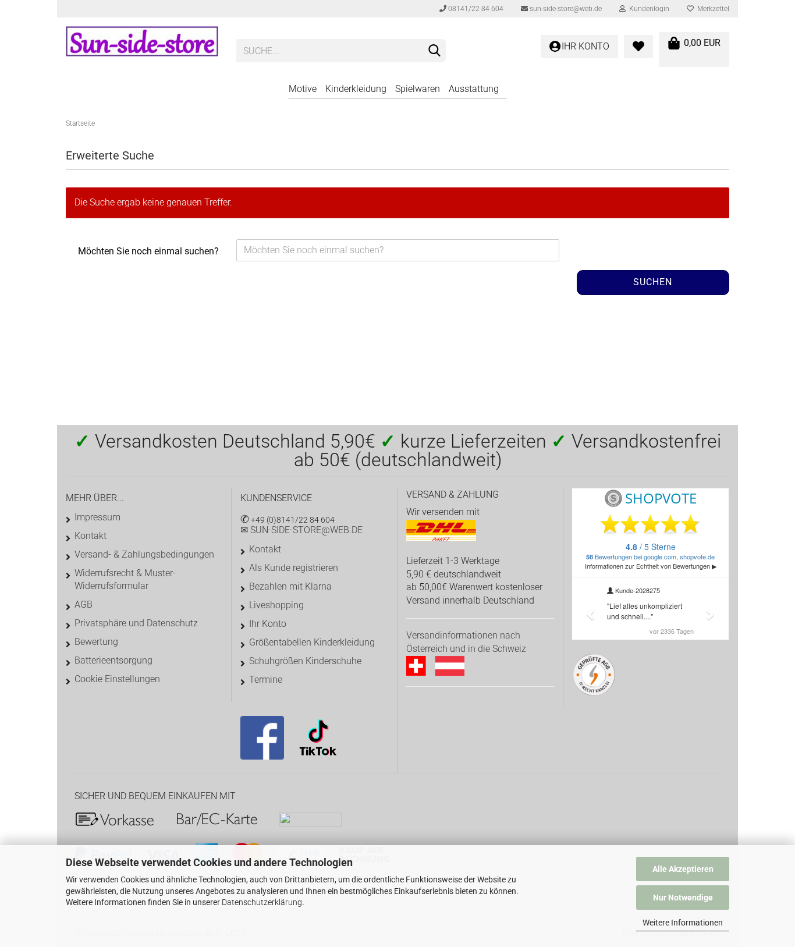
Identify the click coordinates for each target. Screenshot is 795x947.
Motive (303, 88)
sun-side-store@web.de (565, 9)
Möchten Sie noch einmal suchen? (148, 251)
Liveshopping (276, 605)
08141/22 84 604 (474, 9)
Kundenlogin (647, 9)
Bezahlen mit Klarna (290, 586)
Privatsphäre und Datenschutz (136, 623)
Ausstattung (474, 88)
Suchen (652, 282)
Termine (265, 679)
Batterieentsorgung (113, 660)
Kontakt (90, 535)
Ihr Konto (267, 623)
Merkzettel (711, 9)
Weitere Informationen (683, 922)
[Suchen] (435, 51)
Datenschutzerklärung (262, 902)
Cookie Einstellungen (117, 678)
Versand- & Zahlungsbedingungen (144, 554)
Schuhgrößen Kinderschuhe (305, 660)
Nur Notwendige (683, 897)
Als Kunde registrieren (293, 567)
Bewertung (96, 641)
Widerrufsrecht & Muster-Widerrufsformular (125, 579)
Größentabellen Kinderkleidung (312, 642)
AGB (83, 604)
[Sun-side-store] (142, 46)
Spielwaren (417, 88)
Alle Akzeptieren (683, 869)
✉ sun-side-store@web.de (301, 529)
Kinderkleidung (355, 88)
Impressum (97, 517)
